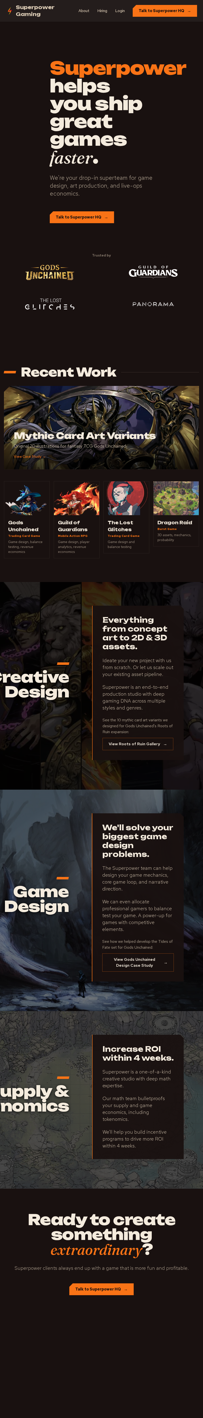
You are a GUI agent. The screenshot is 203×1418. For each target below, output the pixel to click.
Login (120, 10)
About (83, 10)
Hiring (102, 10)
